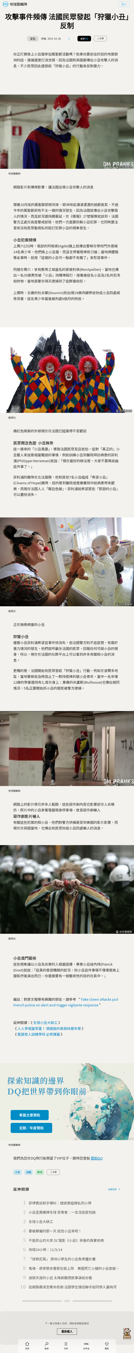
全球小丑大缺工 (45, 1022)
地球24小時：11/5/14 (45, 1249)
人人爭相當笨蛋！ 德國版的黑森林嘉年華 (49, 1028)
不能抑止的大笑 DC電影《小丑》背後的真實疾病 (66, 1240)
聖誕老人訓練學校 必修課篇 (38, 1034)
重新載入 (67, 1331)
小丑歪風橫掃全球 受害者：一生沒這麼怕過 (62, 1212)
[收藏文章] (69, 38)
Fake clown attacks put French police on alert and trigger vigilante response (65, 1002)
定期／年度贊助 (31, 1127)
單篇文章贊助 (29, 1114)
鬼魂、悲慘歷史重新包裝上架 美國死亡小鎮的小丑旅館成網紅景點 (74, 1268)
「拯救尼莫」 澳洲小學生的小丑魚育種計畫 (62, 1258)
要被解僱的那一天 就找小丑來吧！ (55, 1230)
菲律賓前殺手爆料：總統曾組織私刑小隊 (60, 1202)
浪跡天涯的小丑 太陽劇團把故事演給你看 (60, 1277)
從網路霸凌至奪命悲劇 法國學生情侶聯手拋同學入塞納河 (73, 1286)
